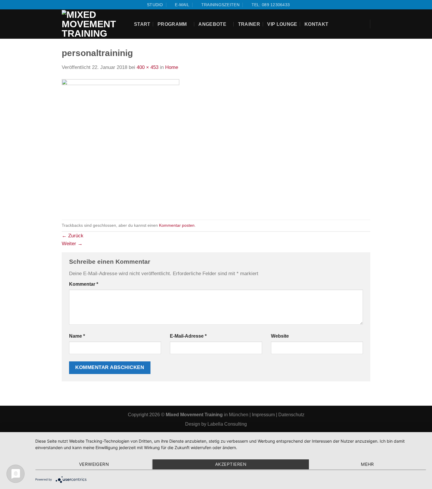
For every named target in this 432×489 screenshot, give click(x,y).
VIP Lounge (282, 24)
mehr (367, 464)
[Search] (361, 24)
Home (171, 67)
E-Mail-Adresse (188, 336)
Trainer (249, 24)
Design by (196, 424)
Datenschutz (291, 414)
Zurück (72, 235)
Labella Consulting (227, 424)
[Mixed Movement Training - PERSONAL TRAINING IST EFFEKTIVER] (93, 24)
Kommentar (83, 284)
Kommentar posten (177, 225)
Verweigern (94, 464)
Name (77, 336)
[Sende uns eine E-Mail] (77, 4)
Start (142, 24)
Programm (172, 24)
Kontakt (316, 24)
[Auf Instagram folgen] (71, 4)
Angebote (212, 24)
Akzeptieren (230, 464)
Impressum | (265, 414)
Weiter (72, 243)
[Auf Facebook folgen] (65, 4)
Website (280, 336)
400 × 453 (147, 67)
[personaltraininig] (120, 145)
